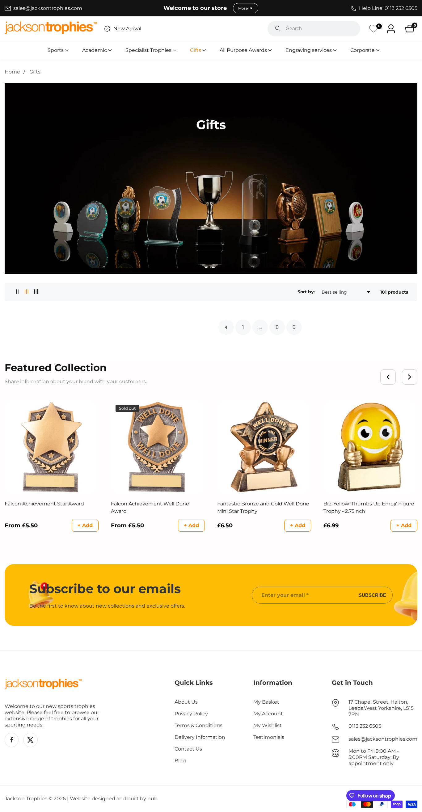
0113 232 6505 (364, 726)
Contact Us (188, 749)
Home (12, 72)
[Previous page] (226, 327)
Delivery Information (200, 737)
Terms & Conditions (198, 725)
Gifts (34, 72)
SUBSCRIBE (372, 595)
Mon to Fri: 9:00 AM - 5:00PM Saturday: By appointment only (373, 757)
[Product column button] (17, 292)
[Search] (278, 28)
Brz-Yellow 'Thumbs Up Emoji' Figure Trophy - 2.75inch (368, 507)
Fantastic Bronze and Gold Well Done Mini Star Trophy (263, 507)
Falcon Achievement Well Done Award (150, 507)
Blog (180, 761)
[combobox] (314, 28)
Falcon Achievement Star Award (44, 504)
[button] (56, 50)
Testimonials (268, 737)
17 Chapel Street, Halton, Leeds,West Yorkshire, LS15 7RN (381, 708)
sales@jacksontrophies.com (382, 739)
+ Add (85, 525)
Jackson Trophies (26, 798)
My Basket (266, 702)
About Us (186, 702)
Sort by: (306, 292)
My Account (268, 714)
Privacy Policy (191, 714)
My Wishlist (267, 725)
